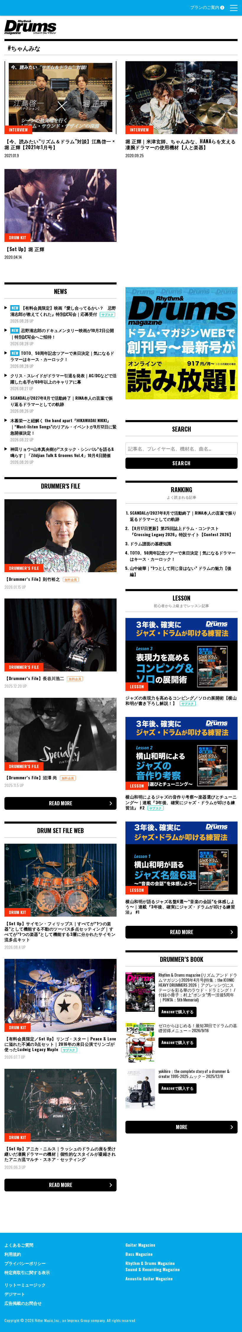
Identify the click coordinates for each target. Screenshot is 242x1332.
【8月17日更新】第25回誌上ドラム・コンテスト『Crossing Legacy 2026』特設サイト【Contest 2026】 (181, 531)
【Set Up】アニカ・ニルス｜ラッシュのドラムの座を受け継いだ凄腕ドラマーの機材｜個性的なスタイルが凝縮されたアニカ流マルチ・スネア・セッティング (60, 1153)
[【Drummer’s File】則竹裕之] (60, 535)
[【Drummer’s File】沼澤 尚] (60, 734)
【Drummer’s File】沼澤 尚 (31, 777)
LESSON (137, 686)
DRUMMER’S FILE (24, 568)
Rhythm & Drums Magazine (150, 1263)
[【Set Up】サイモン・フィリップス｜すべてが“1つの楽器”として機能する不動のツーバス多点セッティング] (60, 880)
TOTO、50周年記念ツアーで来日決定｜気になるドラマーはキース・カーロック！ (62, 356)
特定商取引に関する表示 (27, 1272)
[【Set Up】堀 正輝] (60, 205)
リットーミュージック (25, 1284)
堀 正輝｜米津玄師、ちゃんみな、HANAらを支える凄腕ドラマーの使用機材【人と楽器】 (180, 144)
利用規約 (12, 1254)
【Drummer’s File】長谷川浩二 (35, 678)
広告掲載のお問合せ (23, 1303)
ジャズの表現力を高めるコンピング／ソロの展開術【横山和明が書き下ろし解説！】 (181, 700)
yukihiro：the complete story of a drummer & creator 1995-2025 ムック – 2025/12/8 (194, 1073)
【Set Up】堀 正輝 (24, 249)
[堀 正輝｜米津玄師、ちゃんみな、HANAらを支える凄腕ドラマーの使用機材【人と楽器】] (181, 97)
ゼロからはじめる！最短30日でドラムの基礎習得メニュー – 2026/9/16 (197, 1027)
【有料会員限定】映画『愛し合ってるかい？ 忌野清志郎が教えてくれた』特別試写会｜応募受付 (63, 311)
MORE (181, 1127)
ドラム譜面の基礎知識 (150, 543)
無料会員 (71, 579)
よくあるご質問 (18, 1245)
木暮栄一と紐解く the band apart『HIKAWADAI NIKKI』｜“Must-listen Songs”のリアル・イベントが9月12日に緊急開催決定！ (63, 426)
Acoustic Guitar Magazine (149, 1278)
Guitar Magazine (140, 1245)
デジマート (14, 1294)
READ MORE (60, 803)
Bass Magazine (139, 1254)
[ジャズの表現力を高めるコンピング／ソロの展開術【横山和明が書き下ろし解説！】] (181, 654)
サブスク (107, 314)
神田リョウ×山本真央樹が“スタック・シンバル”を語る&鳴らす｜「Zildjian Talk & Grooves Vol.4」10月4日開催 (62, 452)
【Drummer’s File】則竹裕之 (32, 579)
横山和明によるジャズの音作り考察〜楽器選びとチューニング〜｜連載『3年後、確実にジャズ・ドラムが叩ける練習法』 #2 (181, 801)
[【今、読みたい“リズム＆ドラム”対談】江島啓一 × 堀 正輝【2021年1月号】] (60, 97)
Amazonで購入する (177, 1011)
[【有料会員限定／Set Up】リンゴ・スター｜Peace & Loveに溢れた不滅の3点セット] (60, 995)
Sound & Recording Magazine (152, 1269)
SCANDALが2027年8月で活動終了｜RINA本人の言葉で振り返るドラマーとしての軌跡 (61, 401)
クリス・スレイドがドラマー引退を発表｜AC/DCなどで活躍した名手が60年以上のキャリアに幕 (63, 378)
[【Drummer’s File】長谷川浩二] (60, 634)
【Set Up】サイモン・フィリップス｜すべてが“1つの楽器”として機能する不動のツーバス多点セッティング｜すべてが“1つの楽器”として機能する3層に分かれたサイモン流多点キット (59, 931)
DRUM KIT (17, 237)
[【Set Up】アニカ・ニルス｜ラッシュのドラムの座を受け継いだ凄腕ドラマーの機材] (60, 1105)
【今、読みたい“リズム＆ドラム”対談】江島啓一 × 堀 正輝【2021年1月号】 (59, 144)
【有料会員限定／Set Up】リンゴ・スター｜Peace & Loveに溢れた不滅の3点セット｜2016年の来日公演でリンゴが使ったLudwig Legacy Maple (60, 1043)
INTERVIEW (18, 129)
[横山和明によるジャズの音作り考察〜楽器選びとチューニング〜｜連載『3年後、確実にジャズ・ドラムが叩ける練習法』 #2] (181, 753)
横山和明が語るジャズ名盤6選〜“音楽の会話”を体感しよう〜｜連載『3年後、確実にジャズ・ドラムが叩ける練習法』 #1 (180, 906)
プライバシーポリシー (25, 1263)
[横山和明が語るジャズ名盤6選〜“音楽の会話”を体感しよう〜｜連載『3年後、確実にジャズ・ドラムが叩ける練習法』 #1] (181, 858)
